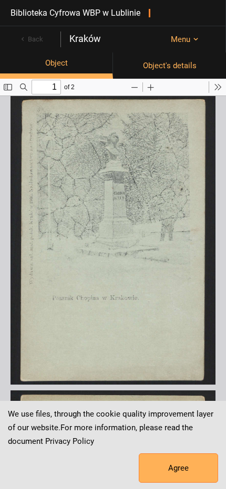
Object (56, 63)
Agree (178, 468)
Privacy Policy (69, 441)
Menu (180, 39)
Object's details (170, 65)
